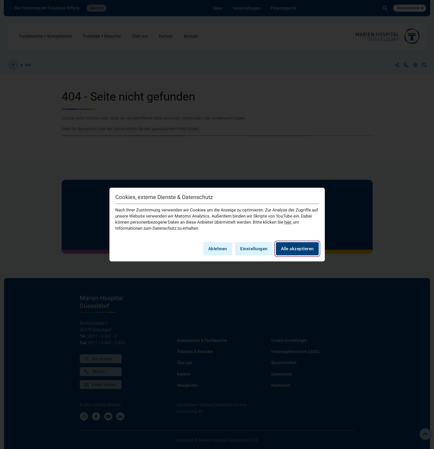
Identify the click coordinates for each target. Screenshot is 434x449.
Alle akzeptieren (297, 248)
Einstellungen (254, 248)
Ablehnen (217, 248)
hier (287, 222)
